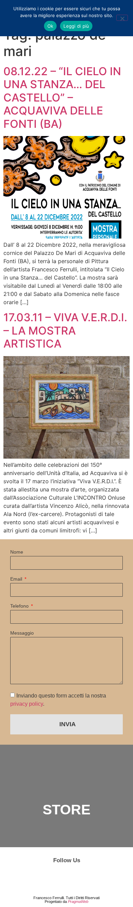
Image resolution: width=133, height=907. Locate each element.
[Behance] (66, 878)
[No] (122, 18)
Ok (50, 26)
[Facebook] (46, 878)
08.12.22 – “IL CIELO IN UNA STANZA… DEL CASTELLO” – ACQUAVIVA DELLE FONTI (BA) (62, 98)
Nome (16, 552)
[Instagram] (25, 878)
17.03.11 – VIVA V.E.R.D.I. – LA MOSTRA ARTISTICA (65, 330)
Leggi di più (76, 26)
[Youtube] (86, 878)
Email (17, 579)
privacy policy (26, 704)
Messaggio (22, 633)
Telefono (20, 606)
